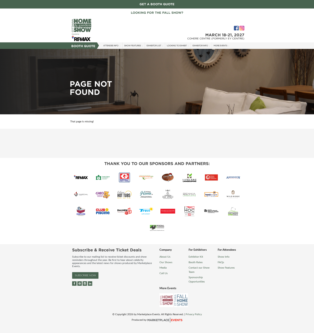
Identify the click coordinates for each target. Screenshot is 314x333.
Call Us (163, 273)
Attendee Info (110, 45)
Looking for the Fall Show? (157, 12)
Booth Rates (196, 262)
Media (163, 267)
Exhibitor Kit (196, 256)
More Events (220, 45)
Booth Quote (83, 46)
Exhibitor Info (200, 45)
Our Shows (165, 262)
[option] (157, 81)
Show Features (132, 45)
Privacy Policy (194, 314)
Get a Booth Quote (157, 4)
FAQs (221, 262)
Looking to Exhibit (177, 45)
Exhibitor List (154, 45)
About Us (164, 256)
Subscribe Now (85, 275)
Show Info (223, 256)
